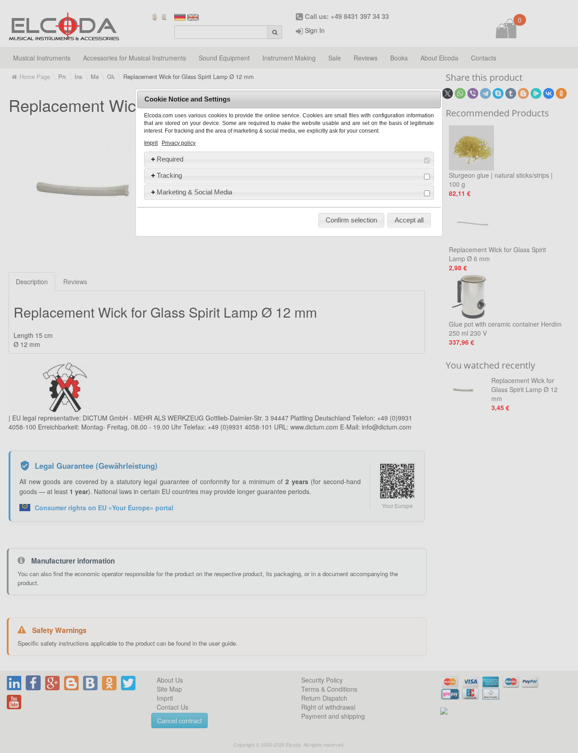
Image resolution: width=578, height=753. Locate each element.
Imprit (151, 143)
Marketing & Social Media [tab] (194, 192)
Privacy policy (179, 143)
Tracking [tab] (169, 175)
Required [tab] (170, 159)
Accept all (409, 220)
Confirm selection (351, 220)
